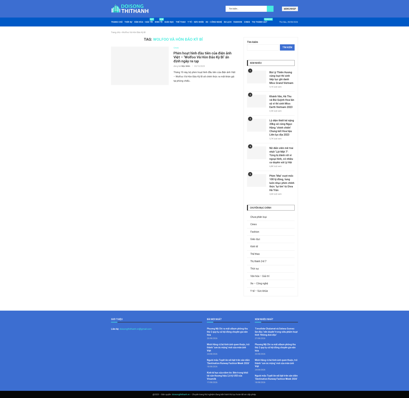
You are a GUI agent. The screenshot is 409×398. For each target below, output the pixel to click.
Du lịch (228, 22)
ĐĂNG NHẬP (290, 9)
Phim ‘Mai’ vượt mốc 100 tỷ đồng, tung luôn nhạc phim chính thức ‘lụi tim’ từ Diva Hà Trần (281, 183)
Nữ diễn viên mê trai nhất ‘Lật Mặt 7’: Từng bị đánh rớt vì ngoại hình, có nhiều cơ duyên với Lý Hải (281, 155)
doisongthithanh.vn (181, 394)
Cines (247, 22)
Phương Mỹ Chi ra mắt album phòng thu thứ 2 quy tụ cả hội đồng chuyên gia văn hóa (227, 331)
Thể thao (181, 22)
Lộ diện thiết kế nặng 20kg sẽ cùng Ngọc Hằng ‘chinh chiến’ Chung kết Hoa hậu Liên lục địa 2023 (281, 127)
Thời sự (128, 22)
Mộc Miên (185, 66)
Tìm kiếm (252, 42)
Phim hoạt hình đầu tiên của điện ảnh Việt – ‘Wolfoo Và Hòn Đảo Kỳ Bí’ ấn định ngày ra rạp (203, 57)
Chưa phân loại (258, 216)
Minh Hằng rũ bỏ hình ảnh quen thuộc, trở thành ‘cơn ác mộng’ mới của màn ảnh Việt (228, 347)
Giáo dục (169, 22)
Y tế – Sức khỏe (196, 22)
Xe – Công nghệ (214, 22)
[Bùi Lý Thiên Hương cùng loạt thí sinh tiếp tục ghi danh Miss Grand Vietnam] (256, 77)
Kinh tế (158, 20)
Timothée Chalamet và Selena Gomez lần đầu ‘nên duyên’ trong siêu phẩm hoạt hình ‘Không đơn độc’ (276, 331)
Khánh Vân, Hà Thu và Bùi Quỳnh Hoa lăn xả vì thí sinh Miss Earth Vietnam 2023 (281, 102)
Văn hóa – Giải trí (143, 20)
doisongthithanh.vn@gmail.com (136, 329)
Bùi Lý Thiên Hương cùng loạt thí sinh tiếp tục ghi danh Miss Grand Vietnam (281, 78)
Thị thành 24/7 (259, 20)
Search (270, 9)
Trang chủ (117, 22)
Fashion (237, 22)
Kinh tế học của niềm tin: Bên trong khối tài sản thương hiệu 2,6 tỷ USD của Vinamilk (227, 375)
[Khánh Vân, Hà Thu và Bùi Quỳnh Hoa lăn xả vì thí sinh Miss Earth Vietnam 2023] (256, 101)
